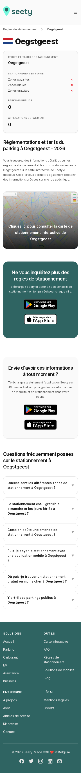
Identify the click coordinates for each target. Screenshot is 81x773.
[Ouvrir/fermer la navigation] (75, 12)
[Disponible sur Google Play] (40, 304)
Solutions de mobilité (59, 670)
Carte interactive (56, 641)
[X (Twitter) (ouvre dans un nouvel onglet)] (31, 761)
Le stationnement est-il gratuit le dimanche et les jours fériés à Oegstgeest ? (40, 508)
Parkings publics (20, 100)
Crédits (49, 708)
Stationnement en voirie (25, 73)
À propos (10, 700)
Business (9, 681)
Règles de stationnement (20, 29)
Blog (47, 678)
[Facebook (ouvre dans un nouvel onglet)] (21, 761)
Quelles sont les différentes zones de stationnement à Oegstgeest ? (40, 485)
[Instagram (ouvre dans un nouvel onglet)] (40, 761)
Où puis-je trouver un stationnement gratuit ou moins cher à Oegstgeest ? (40, 579)
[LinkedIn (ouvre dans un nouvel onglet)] (50, 761)
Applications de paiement (26, 118)
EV (5, 665)
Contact (9, 732)
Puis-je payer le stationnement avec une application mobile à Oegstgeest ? (40, 555)
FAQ (47, 649)
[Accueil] (17, 12)
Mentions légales (56, 700)
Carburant (10, 657)
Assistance (11, 673)
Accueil (8, 641)
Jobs (7, 708)
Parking (8, 649)
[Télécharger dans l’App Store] (40, 319)
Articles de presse (16, 716)
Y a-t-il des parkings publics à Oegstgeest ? (40, 600)
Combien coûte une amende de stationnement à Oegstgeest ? (40, 532)
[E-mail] (59, 761)
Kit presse (10, 724)
